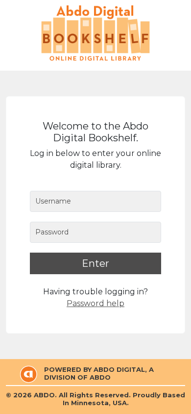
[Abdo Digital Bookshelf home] (95, 33)
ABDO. (45, 395)
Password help (95, 303)
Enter (95, 263)
